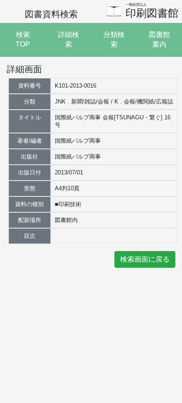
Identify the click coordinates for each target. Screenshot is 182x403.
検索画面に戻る (145, 259)
